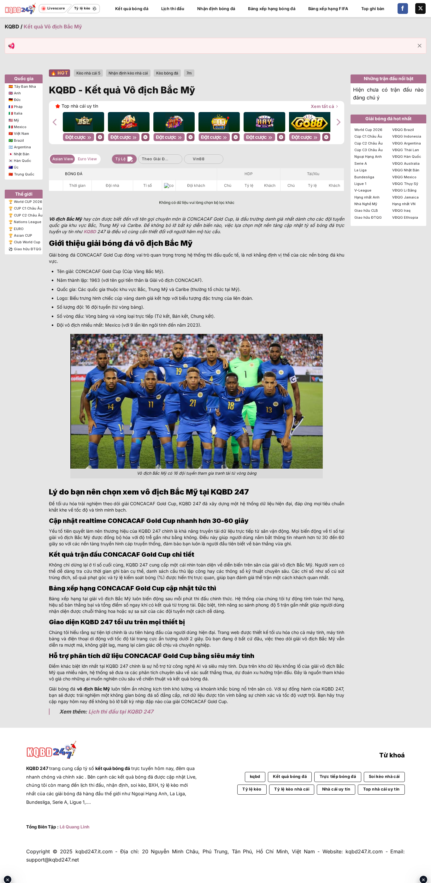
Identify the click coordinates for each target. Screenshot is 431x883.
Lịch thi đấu (172, 8)
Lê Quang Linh (74, 826)
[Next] (338, 122)
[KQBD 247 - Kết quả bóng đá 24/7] (20, 8)
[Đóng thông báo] (419, 45)
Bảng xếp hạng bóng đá (271, 8)
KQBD (12, 26)
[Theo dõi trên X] (420, 8)
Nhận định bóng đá (216, 8)
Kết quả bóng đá (131, 8)
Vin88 (198, 159)
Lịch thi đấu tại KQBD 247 (120, 711)
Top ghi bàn (373, 8)
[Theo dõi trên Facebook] (403, 8)
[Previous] (55, 122)
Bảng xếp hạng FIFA (328, 8)
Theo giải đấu (155, 159)
